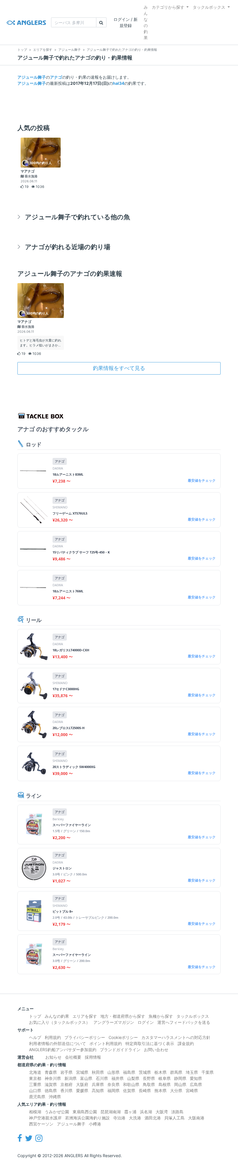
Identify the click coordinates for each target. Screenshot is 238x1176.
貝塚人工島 (174, 1117)
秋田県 (98, 1072)
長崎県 (145, 1090)
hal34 (118, 83)
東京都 (35, 1078)
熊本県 (160, 1090)
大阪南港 (196, 1117)
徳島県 (51, 1090)
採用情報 (93, 1057)
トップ (35, 1016)
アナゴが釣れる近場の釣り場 (67, 247)
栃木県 (160, 1072)
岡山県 (180, 1084)
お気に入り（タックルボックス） (59, 1022)
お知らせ (53, 1057)
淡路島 (177, 1111)
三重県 (35, 1084)
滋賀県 (51, 1084)
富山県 (86, 1078)
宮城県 (82, 1072)
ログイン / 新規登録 (125, 22)
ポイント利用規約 (105, 1043)
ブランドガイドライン (120, 1049)
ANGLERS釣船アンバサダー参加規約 (62, 1049)
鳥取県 (149, 1084)
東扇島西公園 (85, 1111)
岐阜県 (164, 1078)
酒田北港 (153, 1117)
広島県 (196, 1084)
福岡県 (113, 1090)
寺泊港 (119, 1117)
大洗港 (135, 1117)
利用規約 (53, 1037)
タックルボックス (209, 7)
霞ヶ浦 (130, 1111)
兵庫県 (98, 1084)
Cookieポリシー (123, 1037)
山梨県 (133, 1078)
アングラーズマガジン (113, 1022)
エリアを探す (85, 1016)
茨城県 (145, 1072)
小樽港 (95, 1123)
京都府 (66, 1084)
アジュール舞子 (31, 77)
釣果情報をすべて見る (119, 368)
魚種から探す (161, 1016)
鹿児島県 (37, 1096)
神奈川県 (53, 1078)
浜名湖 (146, 1111)
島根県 (164, 1084)
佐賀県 (129, 1090)
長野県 (149, 1078)
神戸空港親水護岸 (45, 1117)
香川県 (66, 1090)
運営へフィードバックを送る (183, 1022)
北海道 (35, 1072)
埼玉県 (192, 1072)
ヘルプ (35, 1037)
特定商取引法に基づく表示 (149, 1043)
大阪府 (82, 1084)
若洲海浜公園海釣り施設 (87, 1117)
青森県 (51, 1072)
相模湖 (35, 1111)
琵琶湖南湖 (110, 1111)
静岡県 (180, 1078)
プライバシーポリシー (84, 1037)
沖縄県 (55, 1096)
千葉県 (207, 1072)
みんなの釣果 (146, 22)
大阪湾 (162, 1111)
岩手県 (66, 1072)
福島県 (129, 1072)
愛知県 (196, 1078)
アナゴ (56, 77)
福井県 (117, 1078)
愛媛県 (82, 1090)
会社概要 (73, 1057)
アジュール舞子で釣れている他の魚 (77, 217)
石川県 (102, 1078)
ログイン (146, 1022)
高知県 (98, 1090)
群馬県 (176, 1072)
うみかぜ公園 (57, 1111)
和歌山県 (131, 1084)
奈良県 (113, 1084)
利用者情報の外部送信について (57, 1043)
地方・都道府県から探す (122, 1016)
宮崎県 (192, 1090)
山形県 (113, 1072)
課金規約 (186, 1043)
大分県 (176, 1090)
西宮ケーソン (41, 1123)
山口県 (35, 1090)
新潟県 (70, 1078)
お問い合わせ (156, 1049)
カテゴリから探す (168, 7)
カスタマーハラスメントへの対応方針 (175, 1037)
